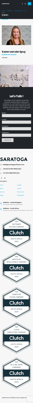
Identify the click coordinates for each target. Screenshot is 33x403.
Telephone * (5, 132)
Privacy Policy (20, 192)
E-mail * (4, 119)
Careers (19, 188)
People (1, 195)
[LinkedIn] (25, 3)
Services (2, 192)
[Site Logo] (5, 3)
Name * (4, 113)
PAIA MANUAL (20, 195)
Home (1, 185)
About (1, 188)
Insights (19, 185)
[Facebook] (22, 3)
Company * (5, 126)
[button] (29, 3)
